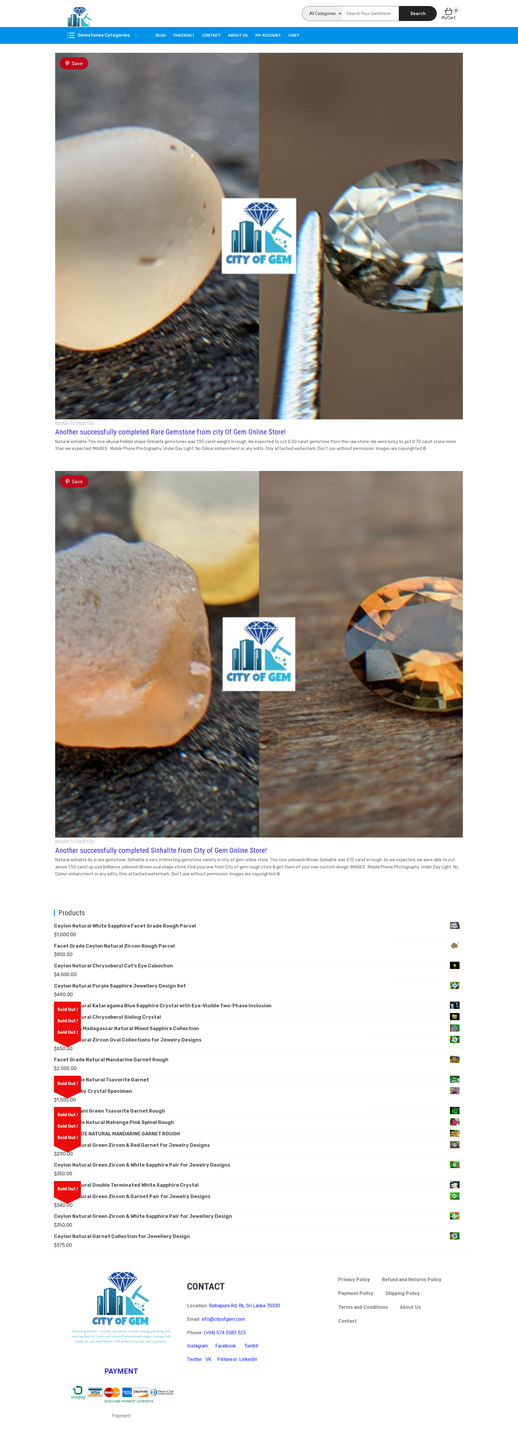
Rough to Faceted (74, 423)
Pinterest (227, 1359)
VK (208, 1359)
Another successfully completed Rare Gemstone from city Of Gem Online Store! (170, 432)
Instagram (197, 1346)
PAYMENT (121, 1371)
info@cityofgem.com (223, 1319)
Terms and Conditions (363, 1307)
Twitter (194, 1359)
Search (418, 13)
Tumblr (251, 1346)
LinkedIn (248, 1359)
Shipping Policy (402, 1293)
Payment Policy (355, 1293)
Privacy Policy (354, 1279)
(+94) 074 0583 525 (225, 1333)
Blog (161, 35)
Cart (293, 35)
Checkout (184, 35)
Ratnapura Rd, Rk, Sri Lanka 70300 (244, 1306)
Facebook (225, 1346)
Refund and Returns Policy (411, 1279)
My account (268, 35)
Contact (211, 35)
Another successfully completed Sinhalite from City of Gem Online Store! (161, 850)
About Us (238, 35)
